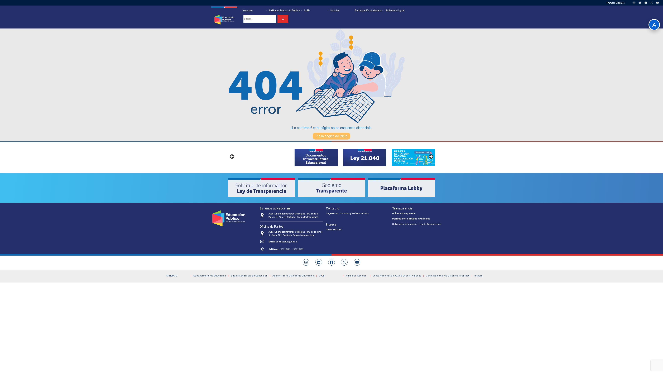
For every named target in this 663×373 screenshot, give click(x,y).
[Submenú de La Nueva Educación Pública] (301, 10)
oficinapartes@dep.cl (286, 241)
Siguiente (430, 156)
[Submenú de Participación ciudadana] (382, 10)
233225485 (297, 249)
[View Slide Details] (316, 157)
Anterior (232, 156)
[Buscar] (282, 19)
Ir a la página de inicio (331, 136)
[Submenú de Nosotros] (266, 10)
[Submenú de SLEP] (327, 10)
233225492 (285, 249)
